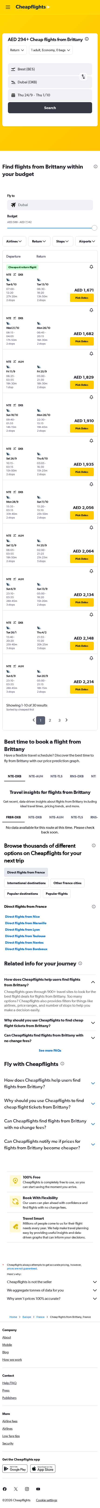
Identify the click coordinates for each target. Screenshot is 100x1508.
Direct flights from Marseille (26, 923)
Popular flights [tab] (57, 893)
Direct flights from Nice (22, 916)
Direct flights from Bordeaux (26, 949)
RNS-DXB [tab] (77, 776)
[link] (16, 1489)
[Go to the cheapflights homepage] (33, 7)
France (40, 1317)
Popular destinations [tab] (22, 893)
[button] (8, 7)
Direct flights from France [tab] (26, 872)
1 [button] (40, 720)
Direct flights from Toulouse (25, 936)
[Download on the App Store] (42, 1468)
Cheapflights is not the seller (29, 1282)
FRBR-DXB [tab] (13, 817)
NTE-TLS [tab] (56, 776)
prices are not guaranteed (22, 1268)
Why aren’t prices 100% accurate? (33, 1298)
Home (13, 1317)
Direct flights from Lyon (22, 929)
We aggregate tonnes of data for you (35, 1290)
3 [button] (59, 720)
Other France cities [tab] (67, 883)
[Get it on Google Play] (14, 1468)
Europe (27, 1317)
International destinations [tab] (26, 883)
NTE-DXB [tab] (14, 776)
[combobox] (54, 205)
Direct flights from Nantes (24, 942)
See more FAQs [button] (50, 1050)
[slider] (94, 228)
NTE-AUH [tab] (36, 776)
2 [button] (50, 720)
